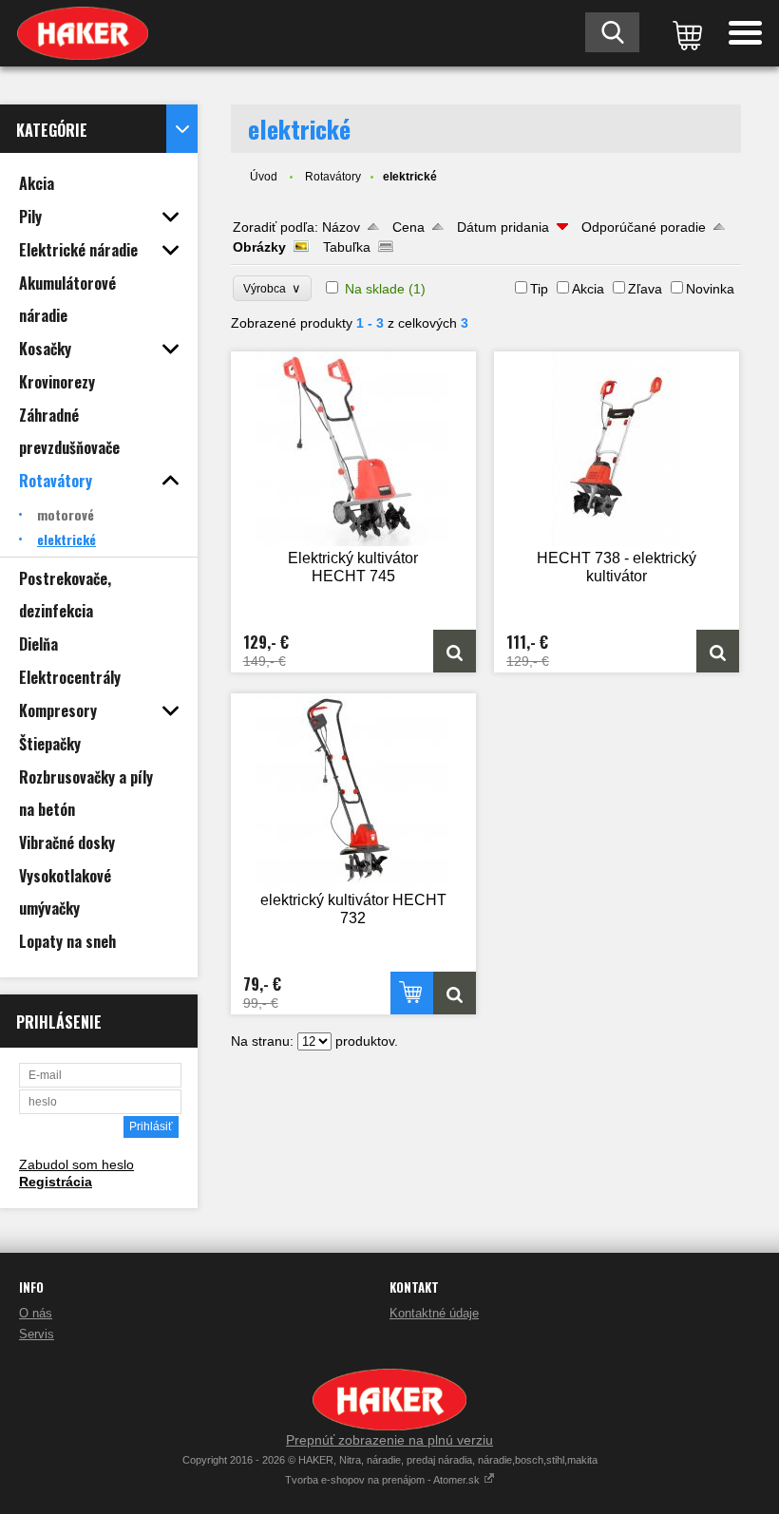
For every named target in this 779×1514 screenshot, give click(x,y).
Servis (36, 1334)
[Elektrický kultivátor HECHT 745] (353, 448)
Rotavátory (333, 176)
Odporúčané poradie (643, 227)
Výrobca (272, 288)
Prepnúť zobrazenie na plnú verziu (389, 1440)
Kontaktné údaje (434, 1313)
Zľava (645, 288)
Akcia (588, 288)
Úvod (263, 176)
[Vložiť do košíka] (411, 993)
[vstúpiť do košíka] (684, 33)
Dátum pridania (503, 227)
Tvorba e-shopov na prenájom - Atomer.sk (384, 1480)
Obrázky (259, 247)
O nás (35, 1313)
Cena (408, 227)
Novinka (710, 288)
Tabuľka (346, 247)
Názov (341, 227)
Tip (539, 288)
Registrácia (55, 1181)
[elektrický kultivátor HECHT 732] (353, 790)
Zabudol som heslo (76, 1164)
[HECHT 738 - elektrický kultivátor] (616, 448)
